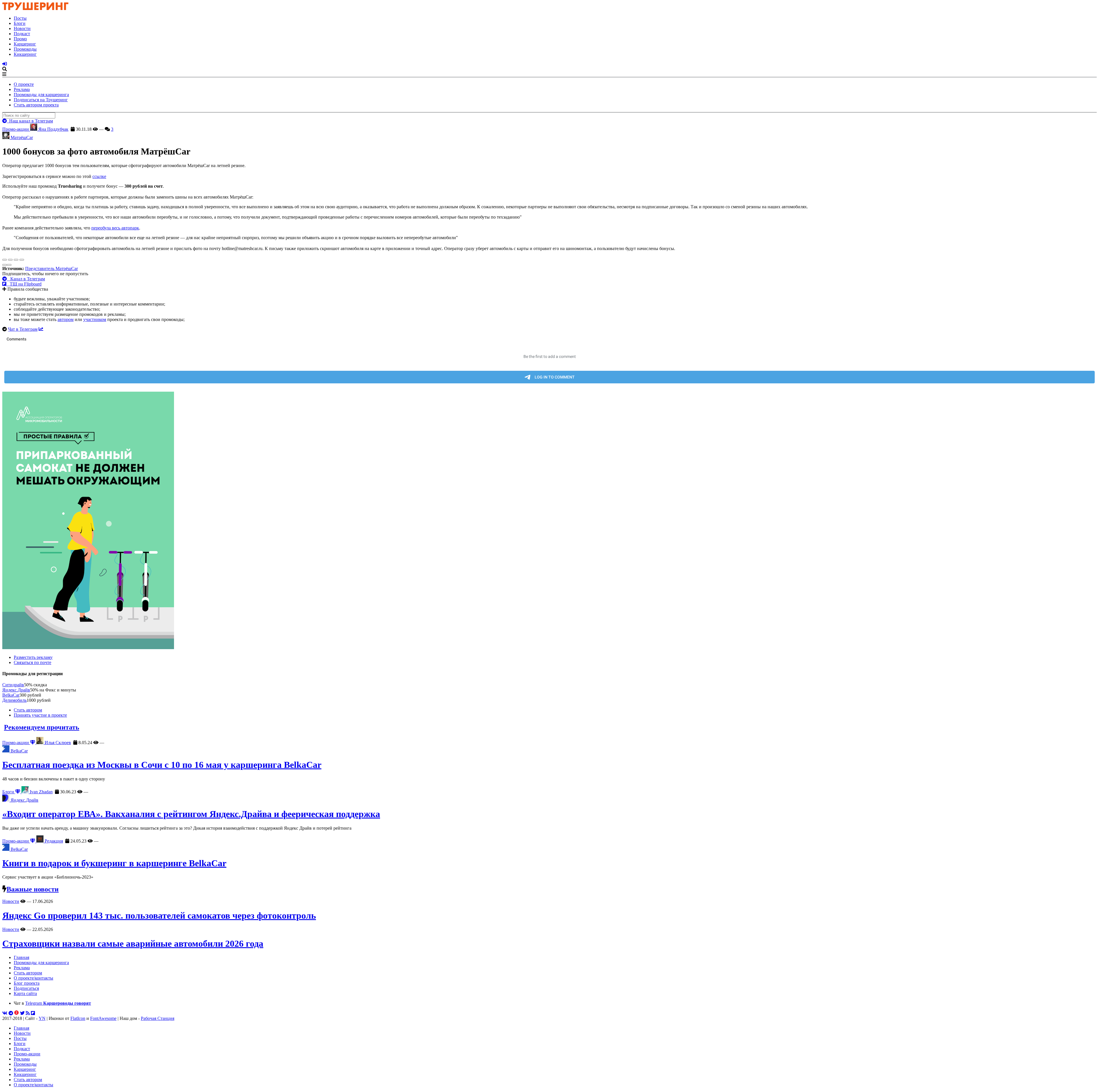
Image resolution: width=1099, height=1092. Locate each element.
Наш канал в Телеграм (30, 120)
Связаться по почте (32, 662)
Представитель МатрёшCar (51, 268)
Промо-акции (16, 129)
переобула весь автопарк (115, 227)
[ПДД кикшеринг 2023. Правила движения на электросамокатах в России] (549, 521)
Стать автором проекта (36, 104)
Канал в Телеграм (26, 278)
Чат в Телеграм (22, 329)
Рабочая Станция (157, 1018)
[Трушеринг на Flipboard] (33, 1013)
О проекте (24, 84)
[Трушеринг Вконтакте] (4, 1013)
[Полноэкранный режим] (16, 260)
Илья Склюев (57, 742)
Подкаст (22, 33)
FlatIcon (77, 1018)
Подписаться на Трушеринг (41, 99)
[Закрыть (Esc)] (4, 260)
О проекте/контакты (33, 978)
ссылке (99, 176)
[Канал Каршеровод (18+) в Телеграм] (11, 1013)
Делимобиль (14, 700)
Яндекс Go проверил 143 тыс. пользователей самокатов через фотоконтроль (159, 915)
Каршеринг (25, 43)
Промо (20, 38)
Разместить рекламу (33, 657)
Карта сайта (25, 993)
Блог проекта (26, 983)
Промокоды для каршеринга (41, 94)
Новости (22, 28)
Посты (20, 18)
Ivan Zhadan (41, 791)
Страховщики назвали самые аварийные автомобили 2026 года (132, 943)
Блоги (19, 23)
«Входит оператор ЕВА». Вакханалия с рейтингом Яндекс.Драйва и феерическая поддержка (191, 814)
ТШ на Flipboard (23, 284)
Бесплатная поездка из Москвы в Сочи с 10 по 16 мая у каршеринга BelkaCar (161, 765)
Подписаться (26, 988)
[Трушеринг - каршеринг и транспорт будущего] (35, 8)
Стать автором (28, 709)
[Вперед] (9, 265)
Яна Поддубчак (52, 129)
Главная (21, 957)
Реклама (22, 89)
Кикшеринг (25, 54)
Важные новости (33, 889)
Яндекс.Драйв (16, 689)
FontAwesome (103, 1018)
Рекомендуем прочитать (41, 727)
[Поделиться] (10, 260)
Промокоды (25, 49)
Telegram (58, 1003)
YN (42, 1018)
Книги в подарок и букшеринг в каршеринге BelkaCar (114, 863)
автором (66, 319)
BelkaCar (10, 695)
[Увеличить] (21, 260)
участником (94, 319)
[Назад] (4, 265)
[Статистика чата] (41, 329)
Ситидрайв (13, 684)
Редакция (53, 841)
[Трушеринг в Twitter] (22, 1013)
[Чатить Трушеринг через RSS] (28, 1013)
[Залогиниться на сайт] (4, 64)
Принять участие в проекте (40, 715)
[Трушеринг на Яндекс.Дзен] (16, 1013)
